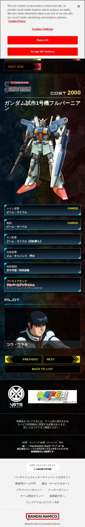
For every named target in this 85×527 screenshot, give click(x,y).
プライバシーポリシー (29, 489)
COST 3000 (16, 66)
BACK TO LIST (42, 369)
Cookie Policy (17, 21)
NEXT (51, 359)
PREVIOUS (30, 359)
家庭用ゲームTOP (25, 483)
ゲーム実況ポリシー (31, 495)
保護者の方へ (57, 495)
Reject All (42, 40)
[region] (42, 29)
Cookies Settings (42, 29)
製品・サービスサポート (56, 483)
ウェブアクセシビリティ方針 (42, 502)
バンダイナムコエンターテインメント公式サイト (42, 477)
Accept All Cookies (42, 51)
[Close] (78, 6)
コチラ (36, 427)
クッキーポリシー (58, 489)
